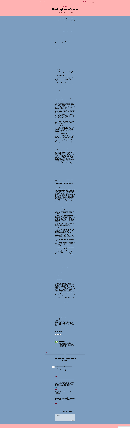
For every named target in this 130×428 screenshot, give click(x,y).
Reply (56, 376)
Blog (83, 1)
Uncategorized (65, 6)
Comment (72, 420)
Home (81, 1)
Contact (89, 1)
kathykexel (60, 12)
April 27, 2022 (65, 12)
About (86, 1)
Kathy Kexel (39, 1)
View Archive (61, 347)
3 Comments (71, 12)
